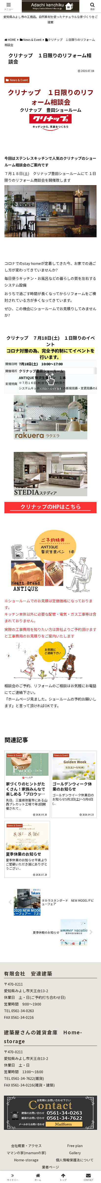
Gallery (75, 1152)
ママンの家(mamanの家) (26, 1152)
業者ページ (50, 1167)
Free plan (75, 1145)
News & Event (19, 80)
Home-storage (26, 1159)
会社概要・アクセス (26, 1145)
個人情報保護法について (75, 1159)
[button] (91, 826)
